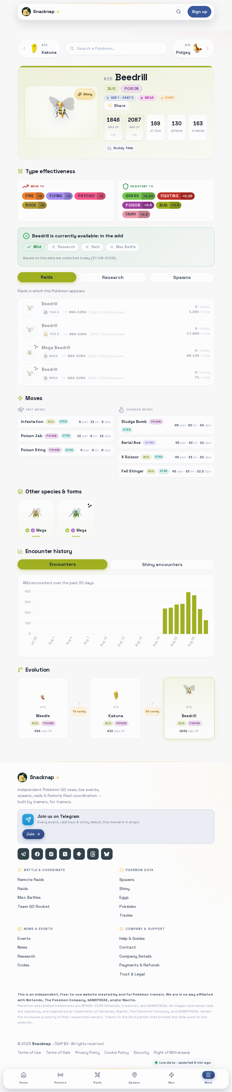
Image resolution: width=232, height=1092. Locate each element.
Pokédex (127, 906)
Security (141, 1052)
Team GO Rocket (34, 906)
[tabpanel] (116, 336)
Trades (126, 915)
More (208, 1082)
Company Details (135, 956)
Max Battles (29, 897)
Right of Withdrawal (172, 1052)
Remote (60, 1082)
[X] (65, 854)
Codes (23, 965)
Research (26, 956)
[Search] (178, 11)
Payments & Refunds (139, 965)
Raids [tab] (47, 277)
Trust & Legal (132, 974)
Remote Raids (31, 879)
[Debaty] (79, 854)
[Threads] (93, 854)
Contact (127, 947)
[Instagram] (51, 854)
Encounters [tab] (63, 564)
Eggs (124, 897)
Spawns (134, 1082)
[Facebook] (37, 854)
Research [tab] (113, 277)
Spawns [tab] (182, 277)
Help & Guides (132, 938)
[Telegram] (23, 854)
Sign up (199, 11)
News (22, 947)
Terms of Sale (58, 1052)
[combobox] (116, 48)
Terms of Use (29, 1052)
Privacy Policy (87, 1052)
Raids (97, 1082)
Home (23, 1082)
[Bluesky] (107, 854)
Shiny (87, 94)
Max (171, 1082)
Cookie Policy (116, 1052)
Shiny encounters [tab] (162, 565)
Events (24, 938)
